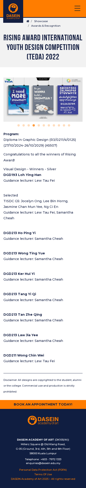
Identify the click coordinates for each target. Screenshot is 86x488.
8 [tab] (53, 125)
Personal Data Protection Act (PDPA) (43, 469)
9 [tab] (58, 125)
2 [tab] (23, 125)
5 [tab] (38, 125)
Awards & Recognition (46, 25)
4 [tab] (33, 125)
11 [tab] (68, 125)
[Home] (13, 11)
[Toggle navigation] (77, 9)
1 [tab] (18, 125)
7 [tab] (48, 125)
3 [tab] (28, 125)
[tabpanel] (43, 99)
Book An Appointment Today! (43, 404)
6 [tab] (43, 125)
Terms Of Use (43, 474)
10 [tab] (63, 125)
